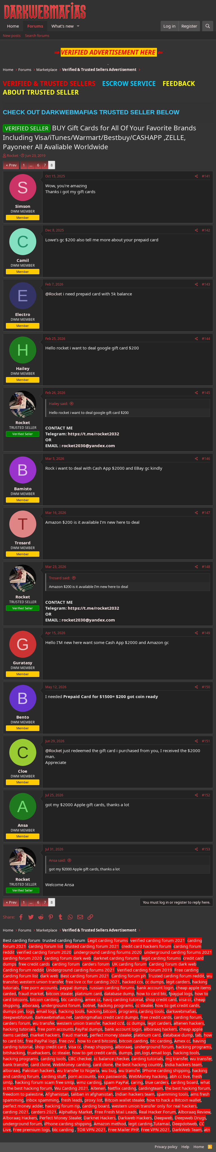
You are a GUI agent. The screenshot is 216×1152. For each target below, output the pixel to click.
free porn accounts (39, 987)
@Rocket (53, 294)
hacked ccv (132, 981)
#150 (206, 687)
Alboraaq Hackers (20, 1117)
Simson (22, 206)
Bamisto (23, 488)
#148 (206, 566)
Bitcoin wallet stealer (124, 1100)
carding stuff (53, 1076)
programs (128, 1011)
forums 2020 (129, 952)
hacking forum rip (62, 1106)
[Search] (207, 26)
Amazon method (110, 1123)
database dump (119, 993)
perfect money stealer (110, 1035)
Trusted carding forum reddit (176, 976)
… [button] (31, 165)
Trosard (23, 542)
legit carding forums (161, 958)
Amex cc (182, 1041)
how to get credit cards (177, 1005)
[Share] (196, 176)
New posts (12, 35)
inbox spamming (42, 1100)
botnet (89, 1005)
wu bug (109, 1070)
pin (20, 1011)
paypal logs (181, 993)
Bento (22, 717)
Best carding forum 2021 (84, 976)
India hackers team (183, 1064)
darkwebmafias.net (53, 1017)
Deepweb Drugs (190, 1117)
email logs (46, 1011)
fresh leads (71, 1100)
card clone (40, 1064)
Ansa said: (57, 860)
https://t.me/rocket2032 (93, 433)
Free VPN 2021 (155, 1129)
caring (137, 1082)
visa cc (185, 999)
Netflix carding (122, 1088)
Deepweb (163, 1117)
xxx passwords (112, 1076)
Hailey (23, 368)
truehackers (38, 1052)
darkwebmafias (181, 1011)
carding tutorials (147, 1058)
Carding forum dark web (172, 964)
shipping (83, 1123)
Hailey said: (58, 403)
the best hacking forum (187, 1088)
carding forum (66, 964)
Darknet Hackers (100, 1117)
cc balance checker (111, 1058)
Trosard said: (59, 577)
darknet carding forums (116, 958)
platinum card (88, 993)
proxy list (93, 1100)
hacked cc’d (113, 1023)
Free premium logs (31, 1129)
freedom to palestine (23, 1094)
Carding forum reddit (23, 970)
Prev (13, 165)
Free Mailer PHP (123, 1129)
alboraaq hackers (160, 1029)
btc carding (72, 999)
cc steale (60, 1052)
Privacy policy (166, 1146)
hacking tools (71, 1011)
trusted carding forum (63, 940)
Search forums (37, 35)
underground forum (60, 1005)
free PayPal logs (41, 1041)
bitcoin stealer (59, 993)
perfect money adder (23, 1106)
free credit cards (34, 964)
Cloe (22, 771)
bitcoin (109, 1011)
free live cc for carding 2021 (93, 981)
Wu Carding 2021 (71, 1088)
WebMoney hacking (148, 1076)
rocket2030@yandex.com (88, 445)
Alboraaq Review (194, 1112)
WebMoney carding (72, 1064)
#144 (206, 338)
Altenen (98, 1088)
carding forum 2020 (22, 958)
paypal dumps (73, 987)
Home (13, 26)
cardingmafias (88, 1017)
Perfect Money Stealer (60, 1117)
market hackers (45, 1035)
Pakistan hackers (38, 1070)
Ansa (23, 825)
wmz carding (89, 1082)
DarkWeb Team (187, 1129)
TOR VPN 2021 (91, 1129)
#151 (206, 741)
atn (207, 1129)
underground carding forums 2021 (178, 952)
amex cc (93, 999)
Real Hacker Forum (157, 1112)
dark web (49, 976)
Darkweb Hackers (135, 1117)
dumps (10, 1011)
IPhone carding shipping (166, 1070)
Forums (35, 26)
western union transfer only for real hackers (154, 1106)
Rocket (12, 155)
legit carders (178, 981)
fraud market (31, 993)
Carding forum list (20, 976)
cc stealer (144, 1005)
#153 (206, 849)
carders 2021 (44, 1112)
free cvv (67, 1041)
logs (30, 1011)
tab (198, 1035)
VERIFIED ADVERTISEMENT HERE (108, 52)
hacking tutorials (19, 1029)
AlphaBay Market (75, 1112)
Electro (22, 314)
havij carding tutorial (123, 999)
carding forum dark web (67, 958)
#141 (206, 176)
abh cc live (180, 1076)
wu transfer (43, 1023)
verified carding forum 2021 (157, 940)
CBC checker (79, 1058)
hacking (94, 1011)
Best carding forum (21, 940)
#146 (206, 458)
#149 (206, 632)
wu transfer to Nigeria (78, 1070)
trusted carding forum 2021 (92, 946)
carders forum (96, 964)
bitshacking (14, 1052)
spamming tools (172, 1094)
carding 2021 (16, 1112)
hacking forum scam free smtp (44, 1082)
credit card (113, 1017)
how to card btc (151, 993)
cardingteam (150, 1088)
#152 (206, 795)
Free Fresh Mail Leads (115, 1112)
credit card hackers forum (146, 946)
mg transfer (176, 1058)
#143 (206, 284)
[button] (78, 26)
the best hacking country (139, 1064)
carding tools (151, 1011)
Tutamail (161, 1123)
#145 (206, 392)
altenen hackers (189, 1023)
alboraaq (30, 1005)
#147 (206, 512)
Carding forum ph (128, 976)
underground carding (94, 952)
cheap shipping (98, 1046)
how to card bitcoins (97, 1041)
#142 (206, 230)
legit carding (140, 1123)
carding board (184, 1082)
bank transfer (15, 1064)
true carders (156, 1082)
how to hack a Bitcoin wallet (174, 1100)
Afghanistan (57, 1094)
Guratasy (22, 662)
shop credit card (161, 999)
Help (185, 1146)
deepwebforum (18, 1017)
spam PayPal (116, 1082)
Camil (23, 260)
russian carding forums (111, 987)
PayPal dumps (88, 1029)
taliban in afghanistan (92, 1094)
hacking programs (115, 1005)
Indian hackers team (134, 1094)
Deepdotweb (184, 1123)
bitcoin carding (44, 999)
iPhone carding (58, 1123)
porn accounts (82, 1076)
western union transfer (78, 1023)
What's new (62, 26)
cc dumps (154, 981)
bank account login (155, 987)
